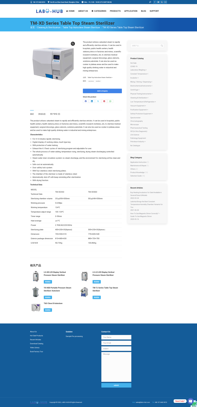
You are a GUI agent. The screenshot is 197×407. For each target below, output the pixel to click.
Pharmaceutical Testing (139, 128)
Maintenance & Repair (138, 166)
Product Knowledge (137, 172)
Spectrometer (135, 118)
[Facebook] (86, 101)
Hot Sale (133, 63)
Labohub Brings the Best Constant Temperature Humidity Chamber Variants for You (146, 204)
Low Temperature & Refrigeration (142, 102)
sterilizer (98, 81)
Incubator (133, 78)
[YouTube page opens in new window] (158, 2)
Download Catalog (36, 344)
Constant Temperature (138, 74)
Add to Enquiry (102, 91)
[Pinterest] (104, 101)
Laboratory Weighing (137, 70)
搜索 (162, 45)
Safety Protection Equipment (140, 114)
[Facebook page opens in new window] (154, 2)
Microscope (134, 124)
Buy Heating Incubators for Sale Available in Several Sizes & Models (146, 194)
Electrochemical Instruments (140, 86)
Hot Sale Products (36, 336)
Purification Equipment (138, 110)
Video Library (34, 347)
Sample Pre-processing (74, 336)
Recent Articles (35, 340)
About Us (33, 332)
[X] (98, 101)
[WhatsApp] (110, 101)
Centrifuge (134, 90)
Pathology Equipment (138, 138)
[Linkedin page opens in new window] (161, 2)
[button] (73, 44)
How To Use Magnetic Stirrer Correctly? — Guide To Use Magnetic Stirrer (145, 215)
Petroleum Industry (137, 141)
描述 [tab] (32, 114)
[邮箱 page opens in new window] (165, 2)
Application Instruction (138, 162)
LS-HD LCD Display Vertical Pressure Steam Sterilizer (55, 273)
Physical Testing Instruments (140, 94)
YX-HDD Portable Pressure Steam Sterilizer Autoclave (57, 289)
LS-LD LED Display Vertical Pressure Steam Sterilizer (103, 273)
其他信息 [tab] (42, 114)
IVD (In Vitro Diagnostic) (138, 131)
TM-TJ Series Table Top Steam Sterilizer (105, 289)
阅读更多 (48, 282)
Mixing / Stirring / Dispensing (140, 82)
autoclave (91, 81)
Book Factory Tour (36, 351)
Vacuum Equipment (137, 106)
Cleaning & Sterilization (138, 98)
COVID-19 (133, 66)
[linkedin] (92, 101)
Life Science (134, 135)
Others (132, 169)
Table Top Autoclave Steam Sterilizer (100, 77)
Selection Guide (136, 176)
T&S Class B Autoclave (53, 303)
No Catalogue (135, 145)
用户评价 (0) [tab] (55, 114)
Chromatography (136, 121)
